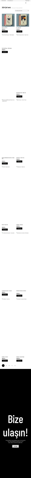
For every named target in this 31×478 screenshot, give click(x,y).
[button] (28, 3)
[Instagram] (21, 0)
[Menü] (26, 3)
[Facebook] (20, 0)
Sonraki (18, 365)
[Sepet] (29, 2)
